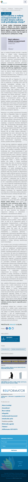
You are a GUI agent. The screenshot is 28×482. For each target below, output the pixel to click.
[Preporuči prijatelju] (12, 328)
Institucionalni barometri (9, 416)
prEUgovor (3, 8)
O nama (8, 465)
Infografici (5, 413)
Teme (20, 463)
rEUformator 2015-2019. (10, 429)
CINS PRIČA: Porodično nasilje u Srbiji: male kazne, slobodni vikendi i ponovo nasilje (14, 382)
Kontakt (20, 465)
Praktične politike (19, 8)
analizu (13, 324)
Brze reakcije (6, 410)
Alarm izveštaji (6, 405)
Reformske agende (8, 424)
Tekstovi (4, 426)
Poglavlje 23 (5, 349)
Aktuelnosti (8, 463)
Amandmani (6, 408)
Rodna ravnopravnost (18, 349)
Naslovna (8, 461)
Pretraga (14, 450)
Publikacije (10, 8)
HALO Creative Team (17, 478)
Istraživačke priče (7, 418)
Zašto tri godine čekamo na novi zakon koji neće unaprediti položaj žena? (13, 368)
